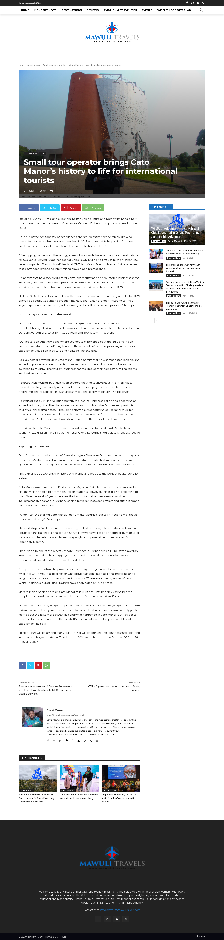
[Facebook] (187, 3)
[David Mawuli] (32, 725)
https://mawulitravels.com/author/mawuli (65, 715)
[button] (201, 10)
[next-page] (156, 320)
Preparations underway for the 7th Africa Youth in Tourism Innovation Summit (119, 798)
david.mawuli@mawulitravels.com (120, 910)
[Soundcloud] (78, 740)
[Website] (97, 740)
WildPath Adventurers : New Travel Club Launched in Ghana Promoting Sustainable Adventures (36, 798)
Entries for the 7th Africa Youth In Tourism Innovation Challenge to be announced (184, 305)
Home (22, 65)
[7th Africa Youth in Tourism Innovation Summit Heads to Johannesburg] (79, 778)
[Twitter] (202, 3)
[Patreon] (66, 740)
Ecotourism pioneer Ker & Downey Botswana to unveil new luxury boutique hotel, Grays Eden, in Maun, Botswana (46, 690)
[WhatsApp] (46, 665)
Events (42, 153)
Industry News (34, 65)
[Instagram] (192, 3)
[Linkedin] (197, 3)
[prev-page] (151, 320)
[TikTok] (84, 740)
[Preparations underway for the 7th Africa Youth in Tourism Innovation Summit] (121, 778)
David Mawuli (55, 710)
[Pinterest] (38, 665)
